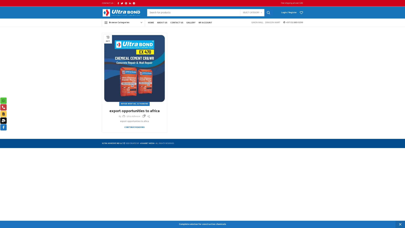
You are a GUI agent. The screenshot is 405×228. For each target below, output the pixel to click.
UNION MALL (257, 22)
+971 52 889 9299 (294, 22)
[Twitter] (122, 3)
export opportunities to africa (134, 110)
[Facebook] (118, 3)
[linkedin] (130, 3)
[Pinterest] (126, 3)
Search (268, 12)
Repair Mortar (128, 103)
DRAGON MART (272, 22)
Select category (251, 12)
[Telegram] (134, 3)
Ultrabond (142, 103)
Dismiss (400, 224)
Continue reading (134, 127)
